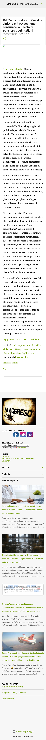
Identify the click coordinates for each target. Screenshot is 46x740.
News (15, 363)
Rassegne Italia (22, 357)
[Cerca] (42, 4)
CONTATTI (6, 461)
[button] (4, 38)
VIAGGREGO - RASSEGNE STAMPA (22, 4)
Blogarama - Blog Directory (14, 693)
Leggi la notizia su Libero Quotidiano (21, 339)
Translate (22, 448)
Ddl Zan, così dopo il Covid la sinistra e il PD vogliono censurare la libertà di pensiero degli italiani (22, 349)
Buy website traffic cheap (12, 686)
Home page (7, 456)
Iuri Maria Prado (14, 69)
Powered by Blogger (24, 731)
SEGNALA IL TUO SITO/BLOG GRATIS (18, 458)
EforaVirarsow (8, 699)
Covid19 (7, 363)
